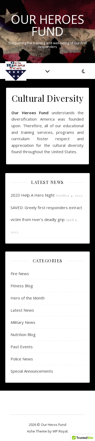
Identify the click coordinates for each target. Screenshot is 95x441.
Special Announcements (32, 371)
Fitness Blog (22, 285)
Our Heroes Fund (47, 25)
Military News (23, 322)
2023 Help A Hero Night (33, 195)
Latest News (22, 310)
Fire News (20, 273)
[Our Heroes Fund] (15, 71)
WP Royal (60, 431)
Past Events (22, 346)
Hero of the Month (28, 298)
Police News (22, 358)
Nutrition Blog (23, 334)
